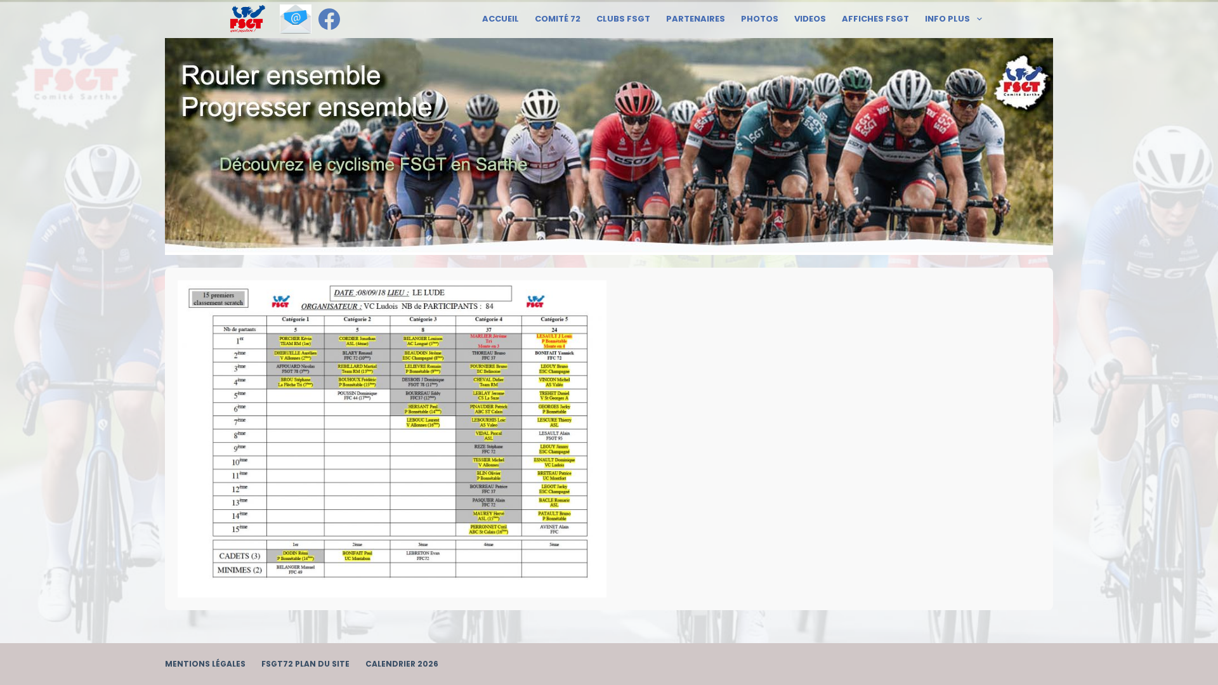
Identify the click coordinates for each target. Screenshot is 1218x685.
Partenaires (695, 19)
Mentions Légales (205, 664)
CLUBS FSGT (623, 19)
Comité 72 (557, 19)
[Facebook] (329, 19)
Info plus (947, 19)
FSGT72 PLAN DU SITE (305, 664)
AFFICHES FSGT (875, 19)
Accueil (500, 19)
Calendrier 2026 (401, 664)
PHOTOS (759, 19)
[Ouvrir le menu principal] (247, 19)
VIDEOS (810, 19)
